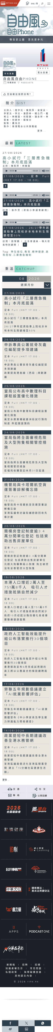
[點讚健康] (13, 829)
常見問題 (36, 968)
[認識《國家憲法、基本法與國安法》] (39, 889)
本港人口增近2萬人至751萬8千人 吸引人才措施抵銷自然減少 (26, 587)
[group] (43, 170)
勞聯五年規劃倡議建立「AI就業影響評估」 (25, 691)
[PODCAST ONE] (39, 929)
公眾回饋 (42, 796)
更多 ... (5, 780)
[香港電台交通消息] (10, 789)
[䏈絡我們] (10, 795)
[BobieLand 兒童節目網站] (39, 829)
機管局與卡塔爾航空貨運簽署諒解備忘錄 (25, 487)
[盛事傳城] (39, 909)
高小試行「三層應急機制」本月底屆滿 (26, 160)
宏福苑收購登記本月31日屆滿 (24, 470)
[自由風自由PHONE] (5, 186)
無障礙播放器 (33, 972)
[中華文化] (13, 889)
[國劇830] (13, 849)
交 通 (16, 789)
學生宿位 (17, 251)
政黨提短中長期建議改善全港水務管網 (25, 738)
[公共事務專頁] (13, 869)
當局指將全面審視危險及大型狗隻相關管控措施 (25, 443)
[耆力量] (13, 909)
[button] (6, 170)
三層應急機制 (22, 255)
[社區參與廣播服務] (39, 869)
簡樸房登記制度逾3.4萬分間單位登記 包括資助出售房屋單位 (26, 536)
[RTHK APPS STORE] (13, 929)
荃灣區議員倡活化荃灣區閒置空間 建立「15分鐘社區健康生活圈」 (26, 768)
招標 (38, 965)
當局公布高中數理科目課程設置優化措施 (25, 393)
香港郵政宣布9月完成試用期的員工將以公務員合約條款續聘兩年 (26, 671)
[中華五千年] (13, 949)
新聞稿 (12, 965)
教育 (28, 251)
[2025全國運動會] (13, 809)
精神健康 (38, 251)
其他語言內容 (24, 976)
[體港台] (39, 809)
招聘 (25, 965)
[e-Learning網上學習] (39, 849)
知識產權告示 (15, 968)
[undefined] (27, 3)
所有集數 (9, 74)
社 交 (42, 789)
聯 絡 (16, 795)
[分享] (36, 789)
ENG (33, 4)
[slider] (24, 171)
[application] (26, 171)
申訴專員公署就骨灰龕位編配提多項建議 (25, 347)
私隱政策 (12, 972)
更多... (42, 131)
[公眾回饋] (34, 795)
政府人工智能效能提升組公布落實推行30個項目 (26, 639)
